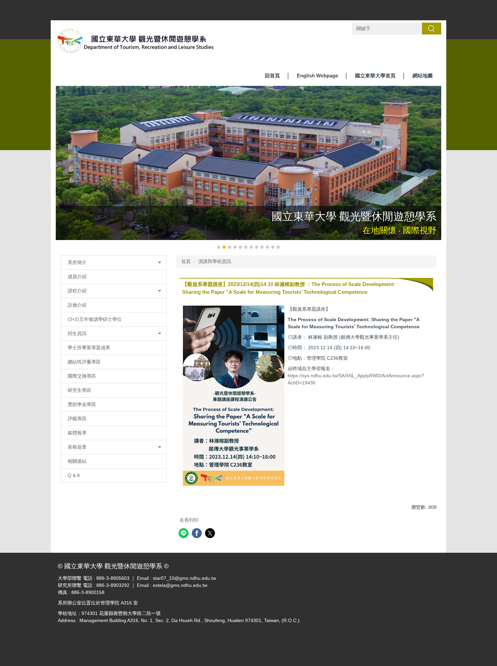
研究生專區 (79, 390)
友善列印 (189, 520)
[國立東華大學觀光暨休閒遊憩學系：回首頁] (136, 42)
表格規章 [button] (77, 447)
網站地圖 (422, 75)
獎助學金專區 (82, 404)
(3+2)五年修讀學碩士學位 (95, 319)
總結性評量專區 (84, 361)
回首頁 (272, 75)
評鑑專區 (77, 418)
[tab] (218, 247)
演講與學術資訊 (214, 261)
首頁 (186, 261)
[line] (184, 534)
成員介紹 (77, 276)
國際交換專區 (82, 376)
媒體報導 (77, 432)
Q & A (74, 475)
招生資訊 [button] (77, 333)
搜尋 (431, 28)
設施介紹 (77, 305)
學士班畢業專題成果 (89, 347)
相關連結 (77, 461)
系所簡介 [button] (77, 262)
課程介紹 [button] (77, 290)
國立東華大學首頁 (375, 75)
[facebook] (198, 534)
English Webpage (317, 75)
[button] (64, 168)
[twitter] (211, 534)
